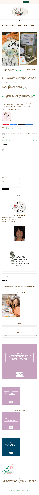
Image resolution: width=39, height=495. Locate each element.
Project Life (21, 128)
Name (3, 177)
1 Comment (11, 29)
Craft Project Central (15, 128)
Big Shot (8, 128)
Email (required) (5, 276)
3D (6, 128)
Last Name (3, 272)
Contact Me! (34, 137)
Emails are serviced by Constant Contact (29, 286)
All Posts (6, 127)
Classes (11, 128)
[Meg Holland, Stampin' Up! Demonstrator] (19, 16)
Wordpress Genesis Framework (14, 490)
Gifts (19, 128)
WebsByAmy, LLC (27, 490)
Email (3, 181)
